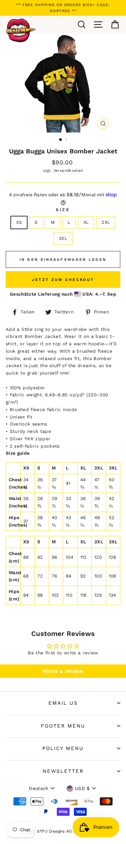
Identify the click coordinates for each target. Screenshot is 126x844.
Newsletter (63, 771)
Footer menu (63, 726)
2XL (105, 222)
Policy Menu (63, 748)
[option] (63, 8)
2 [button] (67, 140)
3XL (63, 238)
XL (86, 222)
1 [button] (60, 140)
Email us (63, 703)
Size (63, 209)
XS (19, 222)
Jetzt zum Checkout (63, 280)
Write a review (63, 671)
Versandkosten (68, 170)
